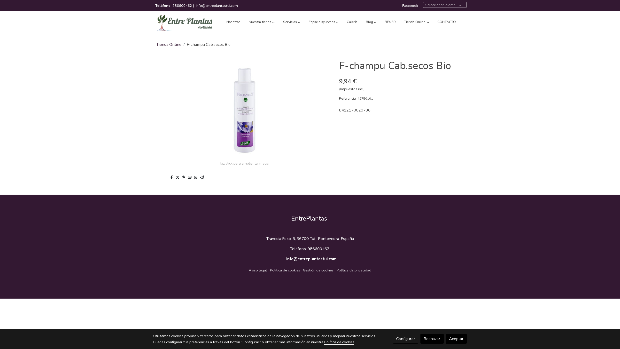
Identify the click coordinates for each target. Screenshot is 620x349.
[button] (262, 22)
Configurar (405, 338)
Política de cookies (285, 270)
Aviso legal (258, 270)
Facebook (410, 5)
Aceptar (456, 338)
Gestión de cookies (318, 270)
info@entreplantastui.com (217, 5)
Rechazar (432, 338)
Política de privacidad (354, 270)
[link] (184, 22)
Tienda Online (168, 44)
